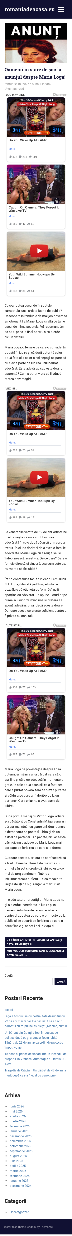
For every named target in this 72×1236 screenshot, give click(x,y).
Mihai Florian (41, 84)
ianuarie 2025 (19, 1181)
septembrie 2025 (21, 1151)
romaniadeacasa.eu (30, 9)
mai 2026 (16, 1111)
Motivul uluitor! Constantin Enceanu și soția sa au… (35, 953)
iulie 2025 (16, 1161)
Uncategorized (14, 89)
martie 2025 (18, 1171)
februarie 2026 (20, 1126)
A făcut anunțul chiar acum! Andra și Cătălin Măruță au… (34, 942)
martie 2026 (18, 1121)
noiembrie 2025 (20, 1141)
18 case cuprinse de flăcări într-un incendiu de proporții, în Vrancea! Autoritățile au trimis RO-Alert (35, 1059)
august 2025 (18, 1156)
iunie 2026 (17, 1106)
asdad (9, 1010)
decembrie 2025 (20, 1136)
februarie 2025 (20, 1176)
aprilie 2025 (18, 1166)
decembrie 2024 (20, 1186)
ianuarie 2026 (19, 1131)
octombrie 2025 (20, 1146)
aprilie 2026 (18, 1116)
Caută (9, 975)
